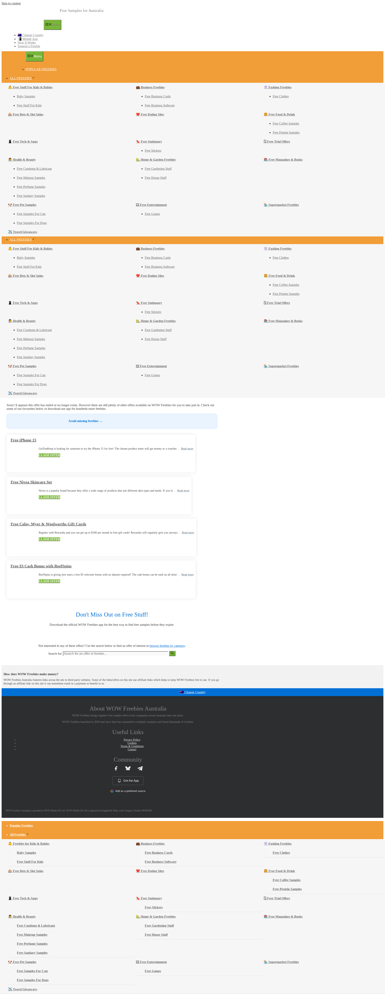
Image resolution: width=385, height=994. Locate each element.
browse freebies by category (167, 645)
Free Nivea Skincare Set (31, 482)
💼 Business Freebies (150, 87)
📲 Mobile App (28, 39)
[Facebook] (115, 768)
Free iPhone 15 (23, 440)
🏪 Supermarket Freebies (281, 205)
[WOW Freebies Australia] (25, 28)
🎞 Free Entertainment (151, 205)
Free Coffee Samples (286, 123)
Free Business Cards (158, 96)
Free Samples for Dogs (32, 223)
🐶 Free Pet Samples (22, 205)
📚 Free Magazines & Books (283, 159)
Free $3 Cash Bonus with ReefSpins (41, 566)
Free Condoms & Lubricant (34, 168)
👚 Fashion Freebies (278, 87)
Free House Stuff (155, 177)
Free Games (152, 214)
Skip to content (11, 3)
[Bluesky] (128, 768)
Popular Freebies (41, 69)
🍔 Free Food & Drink (279, 114)
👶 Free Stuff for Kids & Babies (30, 87)
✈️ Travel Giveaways (22, 232)
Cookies (132, 742)
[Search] (172, 653)
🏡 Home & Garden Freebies (156, 159)
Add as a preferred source (130, 791)
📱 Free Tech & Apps (23, 141)
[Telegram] (140, 768)
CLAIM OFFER (49, 455)
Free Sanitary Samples (31, 195)
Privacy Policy (132, 739)
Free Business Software (160, 105)
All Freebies (21, 78)
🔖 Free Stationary (149, 141)
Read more (187, 448)
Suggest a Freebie (29, 46)
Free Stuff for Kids (29, 105)
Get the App (131, 780)
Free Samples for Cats (31, 214)
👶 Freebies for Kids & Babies (28, 843)
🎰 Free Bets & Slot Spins (25, 114)
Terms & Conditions (132, 746)
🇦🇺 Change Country (31, 35)
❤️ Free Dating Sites (150, 114)
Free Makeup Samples (31, 177)
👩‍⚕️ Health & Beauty (22, 159)
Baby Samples (26, 96)
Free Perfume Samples (31, 186)
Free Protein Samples (286, 132)
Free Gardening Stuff (158, 168)
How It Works (27, 42)
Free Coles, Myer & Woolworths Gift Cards (48, 524)
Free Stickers (153, 150)
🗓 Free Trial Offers (277, 141)
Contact (132, 749)
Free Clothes (281, 96)
